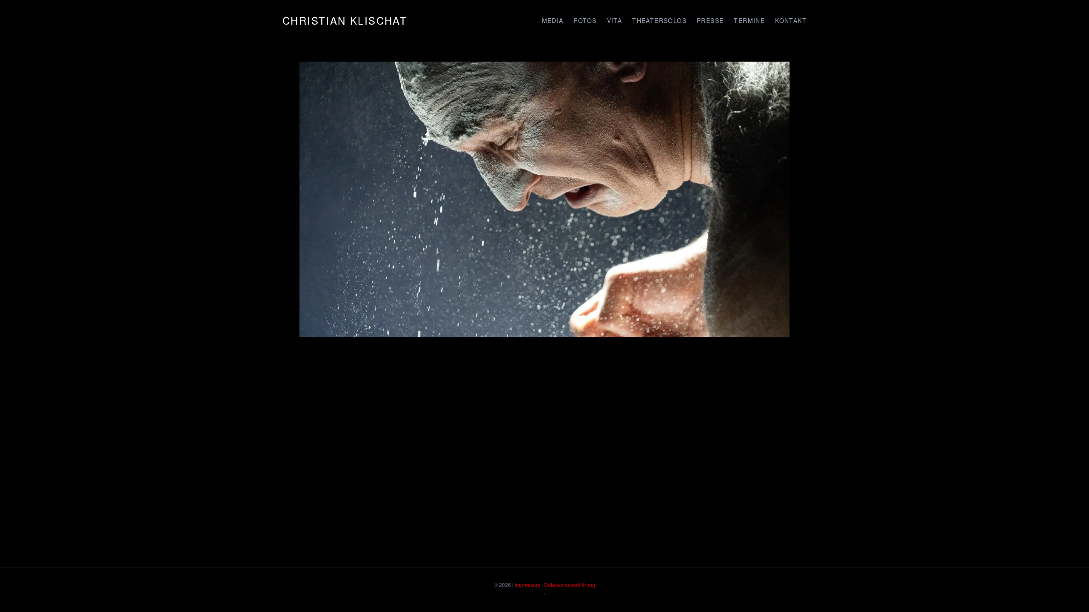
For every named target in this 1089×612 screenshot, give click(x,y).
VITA (614, 20)
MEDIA (553, 20)
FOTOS (585, 20)
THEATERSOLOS (659, 20)
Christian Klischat (344, 20)
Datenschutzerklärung (569, 584)
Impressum (527, 584)
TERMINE (749, 20)
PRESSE (710, 20)
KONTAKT (791, 20)
